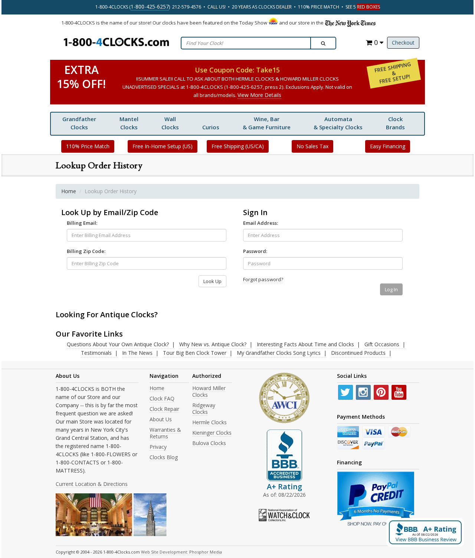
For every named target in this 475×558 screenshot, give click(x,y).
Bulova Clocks (209, 443)
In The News (137, 352)
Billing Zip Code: (86, 251)
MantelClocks (128, 123)
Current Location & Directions (92, 483)
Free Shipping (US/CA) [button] (238, 146)
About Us (161, 419)
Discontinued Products (358, 352)
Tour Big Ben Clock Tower (194, 352)
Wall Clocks (170, 123)
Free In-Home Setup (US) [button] (162, 146)
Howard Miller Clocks (209, 391)
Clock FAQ (162, 398)
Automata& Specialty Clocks (338, 123)
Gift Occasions (381, 344)
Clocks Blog (164, 457)
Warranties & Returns (165, 433)
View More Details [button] (259, 94)
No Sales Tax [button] (312, 146)
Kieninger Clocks (212, 432)
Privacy (158, 446)
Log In (391, 289)
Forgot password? (263, 279)
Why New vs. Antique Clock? (212, 344)
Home (68, 191)
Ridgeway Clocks (203, 408)
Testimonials (96, 352)
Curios (210, 127)
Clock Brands (395, 123)
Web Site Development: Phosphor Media (181, 552)
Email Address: (260, 223)
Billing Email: (82, 223)
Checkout (403, 42)
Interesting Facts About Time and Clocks (305, 344)
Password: (255, 251)
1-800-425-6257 (150, 6)
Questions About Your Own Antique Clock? (118, 344)
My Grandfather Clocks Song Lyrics (279, 352)
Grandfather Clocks (79, 123)
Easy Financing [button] (387, 146)
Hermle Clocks (209, 422)
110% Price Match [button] (87, 146)
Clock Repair (164, 408)
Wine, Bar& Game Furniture (267, 123)
